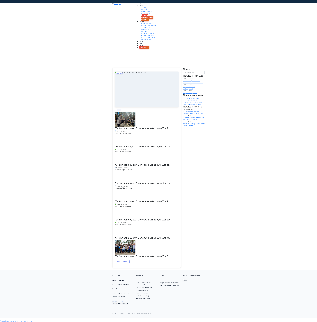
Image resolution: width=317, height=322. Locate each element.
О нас (141, 6)
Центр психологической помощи (147, 17)
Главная (142, 4)
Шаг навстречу (145, 29)
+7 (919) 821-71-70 (123, 285)
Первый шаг (145, 31)
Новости (142, 41)
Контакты (144, 47)
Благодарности (145, 14)
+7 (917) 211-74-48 (123, 293)
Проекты (142, 21)
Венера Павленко (146, 12)
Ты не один (144, 8)
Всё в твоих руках (146, 23)
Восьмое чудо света (147, 33)
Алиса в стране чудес (147, 35)
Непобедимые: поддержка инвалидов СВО (143, 284)
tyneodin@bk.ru (122, 296)
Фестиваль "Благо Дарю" (149, 39)
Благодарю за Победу (148, 37)
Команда (144, 10)
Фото (141, 43)
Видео (142, 45)
